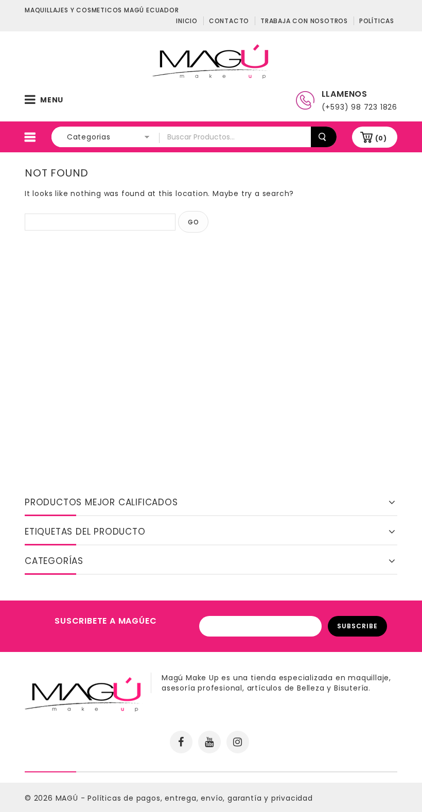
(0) (381, 138)
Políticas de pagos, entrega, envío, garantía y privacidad (200, 798)
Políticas (376, 20)
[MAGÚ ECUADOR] (211, 61)
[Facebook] (181, 742)
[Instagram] (237, 742)
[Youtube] (209, 742)
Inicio (187, 20)
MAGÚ (68, 798)
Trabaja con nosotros (304, 20)
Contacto (229, 20)
